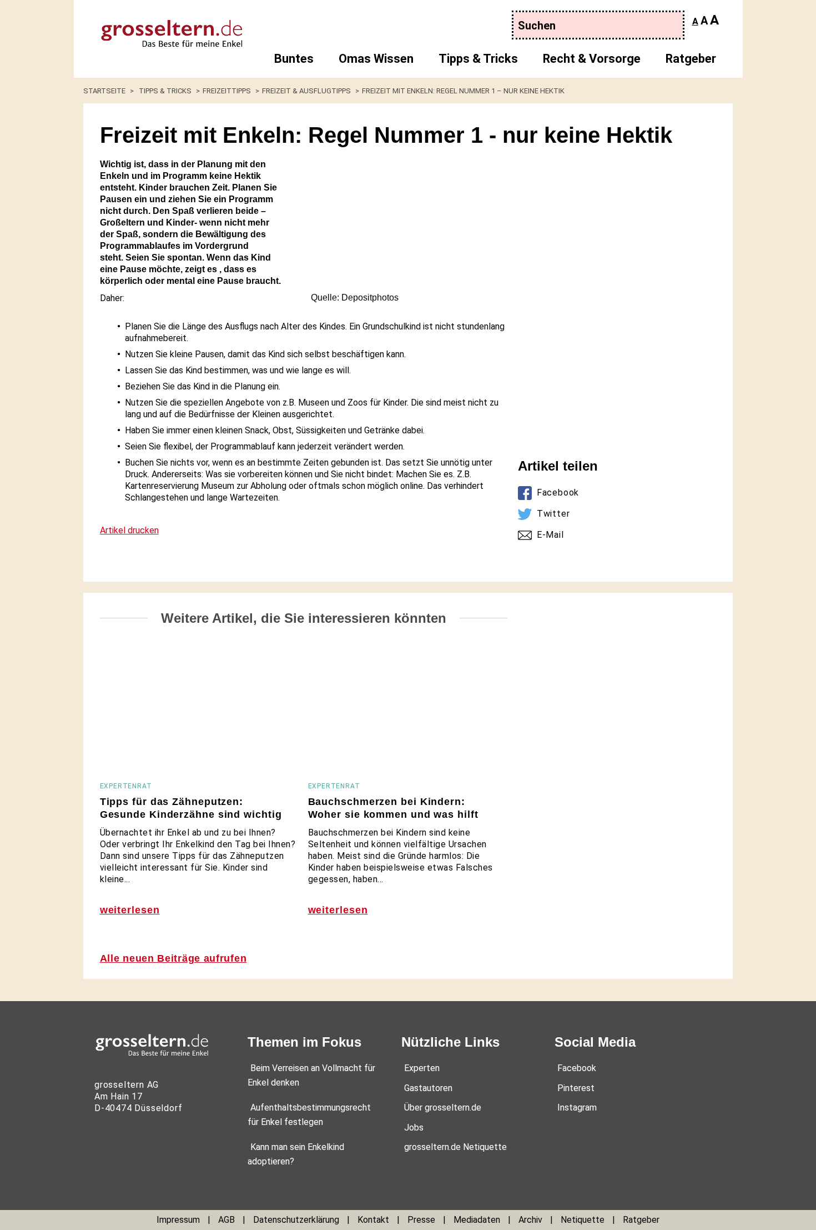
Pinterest (576, 1088)
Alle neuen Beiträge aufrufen (173, 958)
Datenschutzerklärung (296, 1219)
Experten (422, 1068)
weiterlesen (130, 910)
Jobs (414, 1127)
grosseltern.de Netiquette (455, 1147)
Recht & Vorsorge (592, 59)
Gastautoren (428, 1088)
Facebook (558, 492)
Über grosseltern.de (442, 1107)
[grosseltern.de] (161, 28)
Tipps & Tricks (478, 59)
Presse (421, 1219)
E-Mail (550, 534)
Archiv (530, 1219)
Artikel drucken (129, 530)
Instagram (577, 1107)
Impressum (178, 1219)
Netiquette (583, 1219)
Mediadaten (477, 1219)
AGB (226, 1219)
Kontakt (373, 1219)
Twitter (553, 513)
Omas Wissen (376, 59)
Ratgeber (691, 59)
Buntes (294, 59)
